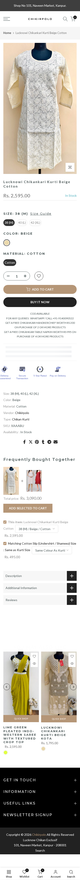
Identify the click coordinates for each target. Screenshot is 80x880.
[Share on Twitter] (31, 442)
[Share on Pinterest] (37, 442)
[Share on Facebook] (24, 442)
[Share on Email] (56, 442)
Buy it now (40, 302)
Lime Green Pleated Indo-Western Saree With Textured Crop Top (19, 735)
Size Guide (41, 214)
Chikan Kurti (20, 419)
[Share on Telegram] (49, 442)
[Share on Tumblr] (43, 442)
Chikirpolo (22, 413)
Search (40, 850)
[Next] (73, 687)
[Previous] (6, 687)
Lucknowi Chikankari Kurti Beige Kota (53, 733)
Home (7, 33)
